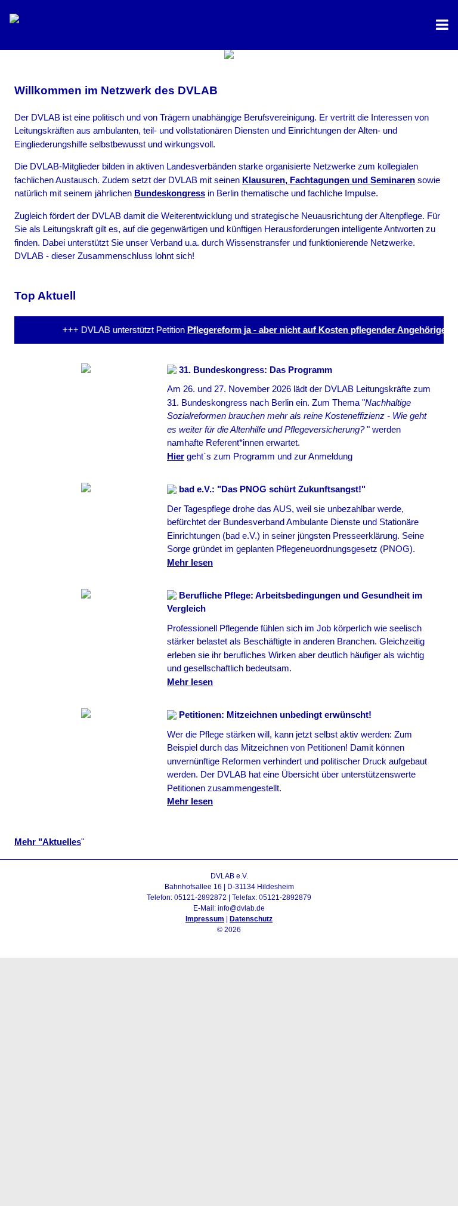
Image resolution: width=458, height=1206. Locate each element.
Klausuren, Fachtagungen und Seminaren (328, 180)
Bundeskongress (169, 193)
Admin (229, 940)
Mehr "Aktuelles (47, 842)
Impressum (204, 919)
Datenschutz (251, 919)
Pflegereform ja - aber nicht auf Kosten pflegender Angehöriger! (313, 330)
